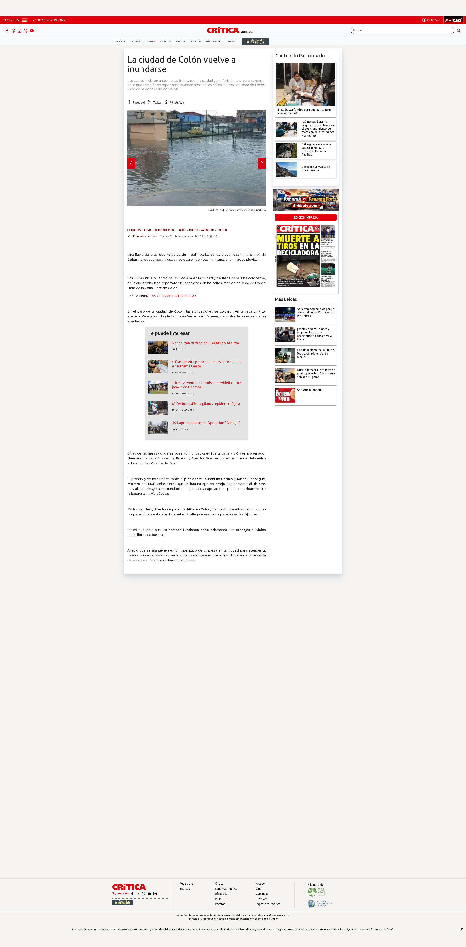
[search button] (459, 30)
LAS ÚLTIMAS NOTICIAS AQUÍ (173, 296)
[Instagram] (20, 30)
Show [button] (149, 41)
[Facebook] (7, 30)
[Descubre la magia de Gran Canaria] (286, 169)
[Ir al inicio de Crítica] (231, 30)
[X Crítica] (26, 30)
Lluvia (147, 230)
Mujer (218, 898)
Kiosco (260, 883)
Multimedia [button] (213, 41)
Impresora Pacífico (268, 904)
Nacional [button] (135, 41)
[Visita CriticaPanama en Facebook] (133, 893)
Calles (222, 230)
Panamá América (226, 888)
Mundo (180, 41)
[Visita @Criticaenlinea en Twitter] (138, 893)
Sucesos (120, 41)
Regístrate (186, 883)
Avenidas (207, 230)
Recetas (220, 904)
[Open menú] (24, 20)
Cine (258, 888)
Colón (193, 230)
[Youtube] (32, 30)
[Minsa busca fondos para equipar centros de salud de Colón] (305, 84)
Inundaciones (164, 230)
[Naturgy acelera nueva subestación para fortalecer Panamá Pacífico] (286, 149)
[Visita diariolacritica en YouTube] (149, 893)
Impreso (232, 41)
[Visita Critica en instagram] (155, 893)
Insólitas (195, 41)
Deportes (165, 41)
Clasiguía (262, 893)
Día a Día (221, 893)
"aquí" (390, 929)
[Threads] (14, 30)
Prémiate (261, 898)
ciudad (181, 230)
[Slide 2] (196, 213)
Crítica (219, 883)
